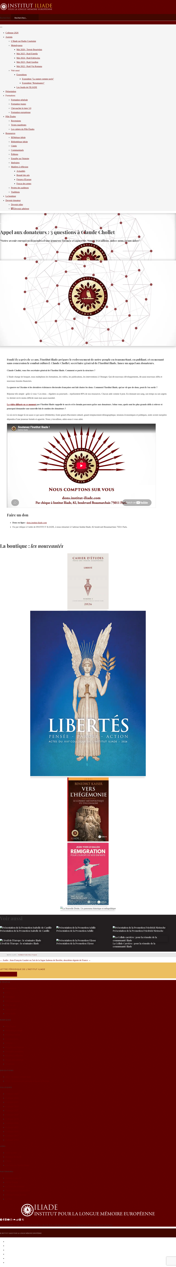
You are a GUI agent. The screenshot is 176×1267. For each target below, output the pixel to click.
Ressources (10, 133)
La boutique (11, 196)
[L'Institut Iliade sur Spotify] (20, 1220)
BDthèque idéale (13, 1034)
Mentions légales (13, 1001)
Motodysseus (16, 45)
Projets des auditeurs (20, 188)
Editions (9, 1043)
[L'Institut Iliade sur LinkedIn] (6, 1220)
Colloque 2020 (12, 1115)
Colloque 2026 (12, 33)
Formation (10, 997)
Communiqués (12, 1039)
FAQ (8, 992)
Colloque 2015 (12, 1135)
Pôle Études (11, 116)
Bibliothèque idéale (14, 1030)
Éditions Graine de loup (16, 1195)
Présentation (11, 91)
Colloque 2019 (12, 1119)
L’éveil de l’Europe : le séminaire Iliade (19, 943)
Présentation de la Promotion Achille (75, 930)
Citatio (14, 146)
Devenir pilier (17, 204)
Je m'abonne (8, 974)
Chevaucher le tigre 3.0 (21, 108)
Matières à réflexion (19, 167)
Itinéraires (15, 162)
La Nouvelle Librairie (15, 1186)
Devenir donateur (13, 200)
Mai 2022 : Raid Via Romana (29, 66)
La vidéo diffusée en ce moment (21, 404)
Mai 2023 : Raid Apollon (27, 62)
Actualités (28, 223)
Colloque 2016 (12, 1131)
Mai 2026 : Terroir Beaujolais (29, 49)
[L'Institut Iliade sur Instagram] (11, 1220)
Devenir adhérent (21, 208)
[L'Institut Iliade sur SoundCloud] (14, 1220)
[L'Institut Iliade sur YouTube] (8, 1220)
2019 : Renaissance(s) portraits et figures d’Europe (27, 1081)
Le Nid (9, 1199)
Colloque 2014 (12, 1140)
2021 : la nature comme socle (18, 1077)
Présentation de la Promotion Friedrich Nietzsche (138, 930)
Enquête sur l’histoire (15, 1047)
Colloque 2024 (12, 1098)
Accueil (3, 223)
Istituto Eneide (12, 1182)
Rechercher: (5, 18)
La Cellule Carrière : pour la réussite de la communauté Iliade (134, 945)
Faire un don (11, 1009)
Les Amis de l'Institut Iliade (17, 1165)
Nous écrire (11, 1013)
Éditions (14, 154)
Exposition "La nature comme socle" (38, 79)
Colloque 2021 (12, 1110)
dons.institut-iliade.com (37, 522)
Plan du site (11, 1005)
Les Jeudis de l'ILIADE (26, 87)
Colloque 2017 (12, 1127)
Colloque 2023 (12, 1102)
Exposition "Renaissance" (33, 83)
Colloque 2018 (12, 1123)
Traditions (15, 192)
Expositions (21, 74)
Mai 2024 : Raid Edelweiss (28, 58)
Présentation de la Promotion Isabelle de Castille (25, 930)
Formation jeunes (18, 104)
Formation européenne (21, 112)
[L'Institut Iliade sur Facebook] (3, 1220)
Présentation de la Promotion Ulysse (75, 943)
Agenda (9, 37)
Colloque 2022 (12, 1106)
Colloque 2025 (12, 1094)
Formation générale (19, 100)
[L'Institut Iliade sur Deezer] (17, 1220)
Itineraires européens (14, 1051)
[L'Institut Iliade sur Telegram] (1, 1220)
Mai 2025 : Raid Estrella (27, 53)
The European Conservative (18, 1190)
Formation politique (27, 955)
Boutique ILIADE (13, 1157)
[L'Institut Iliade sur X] (23, 1220)
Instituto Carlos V (13, 1178)
